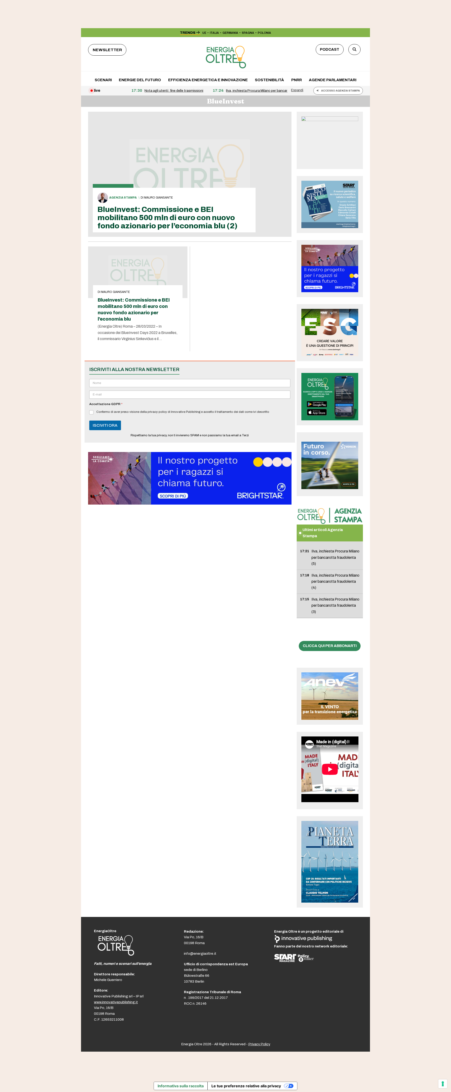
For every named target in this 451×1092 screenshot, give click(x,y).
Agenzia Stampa (123, 197)
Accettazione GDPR (105, 404)
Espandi (297, 90)
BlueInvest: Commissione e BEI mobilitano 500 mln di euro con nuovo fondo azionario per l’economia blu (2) (167, 217)
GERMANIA (230, 32)
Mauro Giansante (158, 197)
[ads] (190, 503)
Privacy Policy (259, 1044)
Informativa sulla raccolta (181, 1086)
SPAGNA (248, 32)
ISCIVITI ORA (105, 425)
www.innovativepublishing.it (116, 1002)
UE (204, 32)
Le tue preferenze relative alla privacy (246, 1086)
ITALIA (214, 32)
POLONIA (264, 32)
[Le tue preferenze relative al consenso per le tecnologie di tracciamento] (442, 1083)
